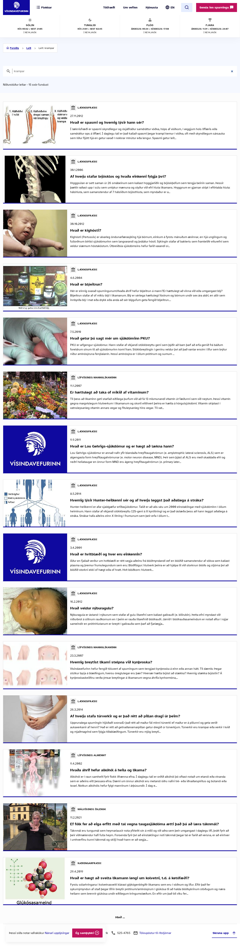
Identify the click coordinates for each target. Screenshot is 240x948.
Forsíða (14, 48)
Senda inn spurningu (215, 7)
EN (172, 7)
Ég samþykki (85, 933)
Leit (28, 48)
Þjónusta (152, 7)
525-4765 (123, 933)
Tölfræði (109, 7)
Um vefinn (130, 7)
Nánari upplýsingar (57, 933)
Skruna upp (221, 933)
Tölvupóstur (155, 933)
